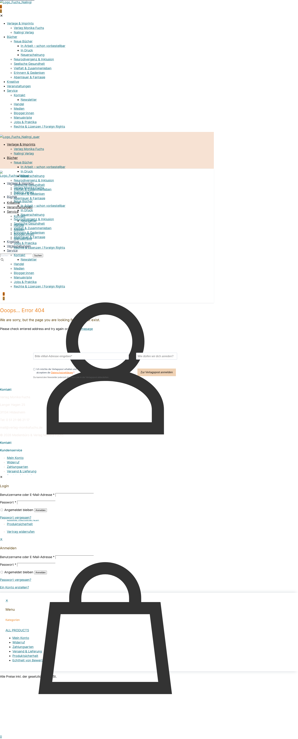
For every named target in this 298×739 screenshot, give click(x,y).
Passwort (8, 564)
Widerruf (13, 462)
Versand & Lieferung (21, 471)
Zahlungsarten (17, 467)
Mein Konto (15, 458)
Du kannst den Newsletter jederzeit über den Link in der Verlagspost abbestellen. (71, 377)
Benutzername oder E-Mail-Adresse (27, 557)
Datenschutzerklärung (62, 372)
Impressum (15, 510)
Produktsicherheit (20, 476)
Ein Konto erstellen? (14, 587)
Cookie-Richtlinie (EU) (23, 519)
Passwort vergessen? (15, 580)
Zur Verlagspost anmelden (157, 372)
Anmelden (41, 572)
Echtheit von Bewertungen (26, 480)
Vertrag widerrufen (21, 531)
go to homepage (81, 329)
